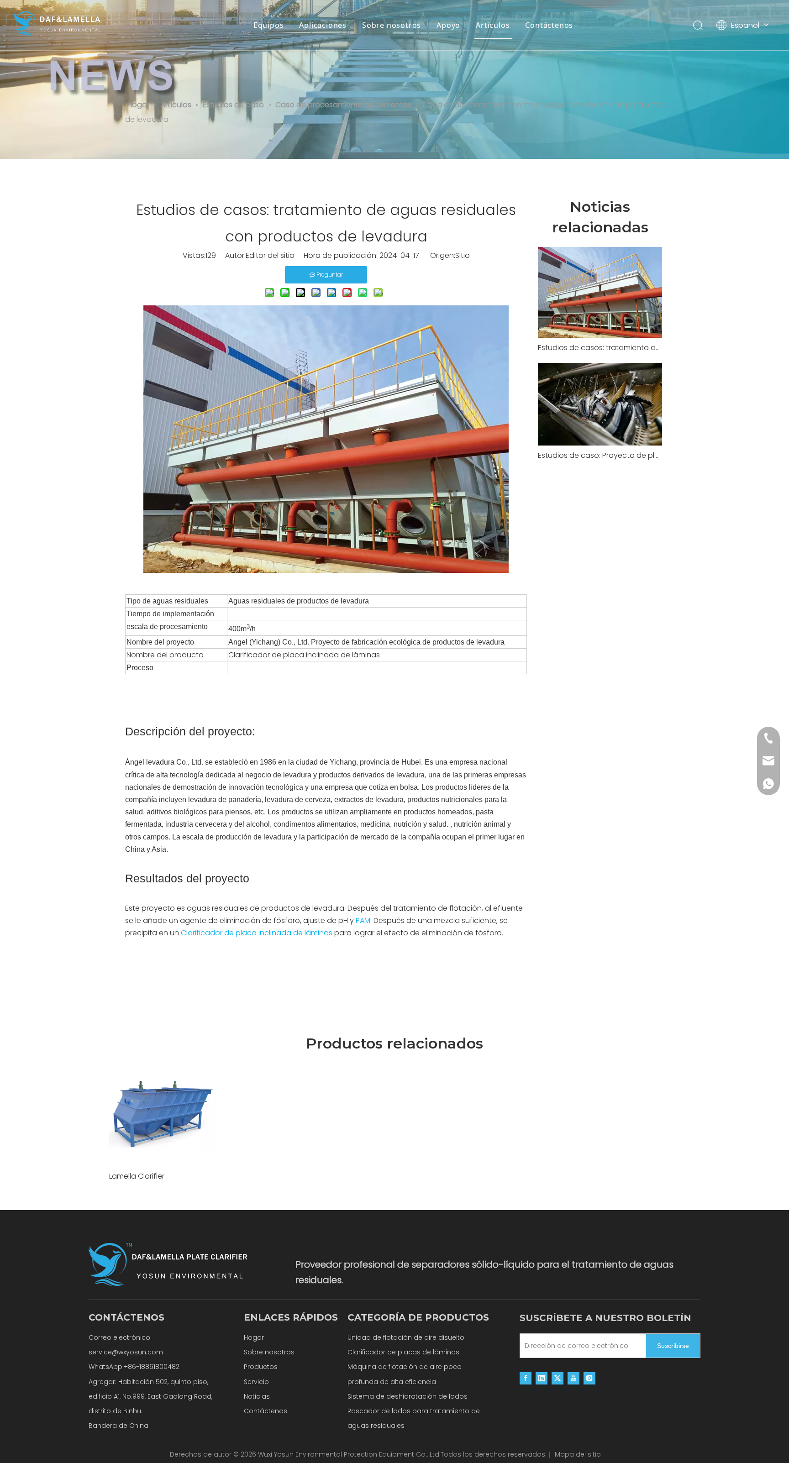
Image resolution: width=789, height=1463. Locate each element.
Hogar (254, 1337)
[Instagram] (589, 1378)
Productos (261, 1366)
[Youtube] (573, 1378)
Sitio (462, 255)
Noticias (257, 1396)
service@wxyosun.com (126, 1352)
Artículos (493, 25)
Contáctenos (549, 25)
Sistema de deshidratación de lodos (407, 1396)
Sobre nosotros (391, 25)
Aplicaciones (323, 25)
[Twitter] (557, 1378)
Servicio (256, 1381)
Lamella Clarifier (136, 1176)
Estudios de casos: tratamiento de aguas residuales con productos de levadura (600, 347)
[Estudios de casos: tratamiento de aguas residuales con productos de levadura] (600, 292)
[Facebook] (525, 1378)
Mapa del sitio (578, 1454)
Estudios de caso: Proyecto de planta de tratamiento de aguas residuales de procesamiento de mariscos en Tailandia (600, 455)
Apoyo (448, 25)
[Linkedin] (541, 1378)
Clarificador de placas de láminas (403, 1352)
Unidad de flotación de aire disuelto (405, 1337)
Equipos (268, 25)
